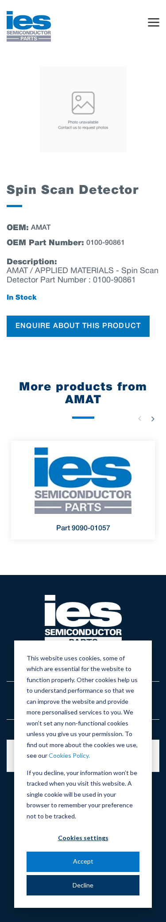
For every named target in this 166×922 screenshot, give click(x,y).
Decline (83, 885)
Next (152, 418)
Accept (83, 861)
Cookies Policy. (69, 755)
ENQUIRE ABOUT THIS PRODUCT (78, 326)
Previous (139, 418)
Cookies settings (83, 837)
